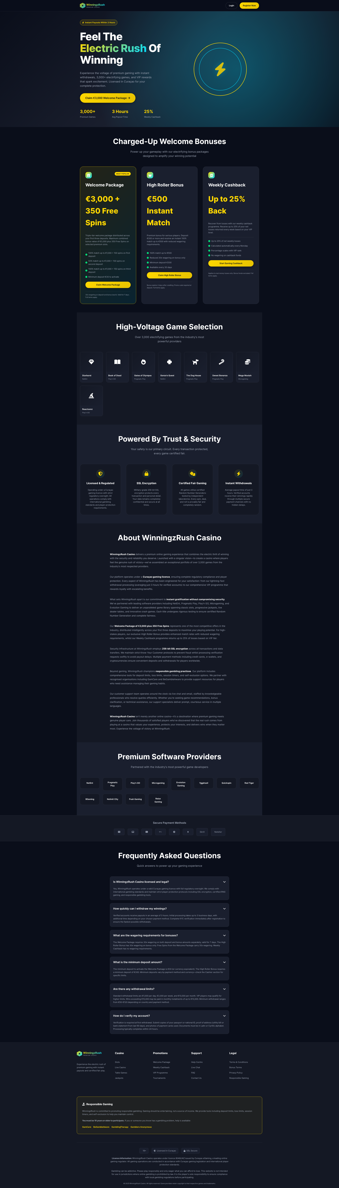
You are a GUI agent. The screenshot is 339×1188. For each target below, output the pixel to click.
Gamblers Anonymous (141, 1127)
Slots (117, 1062)
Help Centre (197, 1062)
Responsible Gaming (239, 1078)
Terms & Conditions (238, 1062)
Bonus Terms (235, 1067)
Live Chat (195, 1067)
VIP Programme (160, 1072)
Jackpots (119, 1078)
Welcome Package (161, 1062)
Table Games (121, 1072)
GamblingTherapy (119, 1127)
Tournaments (159, 1078)
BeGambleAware (101, 1127)
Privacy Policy (235, 1072)
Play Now (91, 367)
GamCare (86, 1127)
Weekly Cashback (161, 1067)
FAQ (193, 1072)
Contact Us (196, 1078)
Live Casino (120, 1067)
